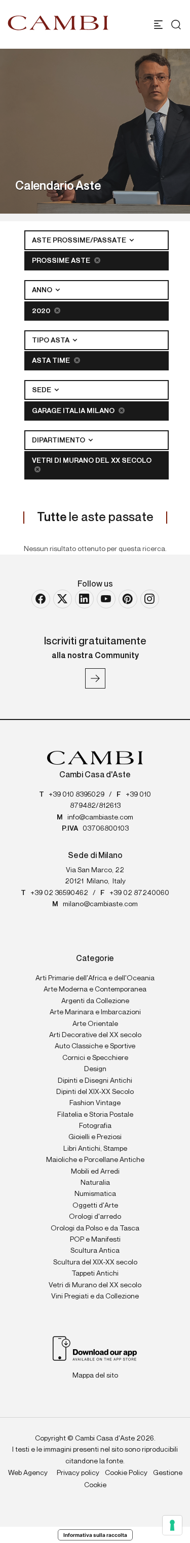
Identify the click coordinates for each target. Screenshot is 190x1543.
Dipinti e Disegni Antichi (95, 1080)
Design (95, 1069)
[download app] (95, 1348)
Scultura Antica (95, 1250)
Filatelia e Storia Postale (95, 1114)
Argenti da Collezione (95, 1001)
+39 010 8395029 (76, 794)
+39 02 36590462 (59, 893)
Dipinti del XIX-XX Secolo (95, 1091)
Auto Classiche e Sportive (95, 1046)
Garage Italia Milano (74, 411)
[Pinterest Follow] (128, 599)
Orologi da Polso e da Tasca (95, 1228)
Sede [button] (42, 390)
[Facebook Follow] (40, 599)
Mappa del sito (95, 1375)
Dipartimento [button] (59, 440)
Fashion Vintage (95, 1103)
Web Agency (28, 1473)
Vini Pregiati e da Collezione (95, 1296)
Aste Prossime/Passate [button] (80, 240)
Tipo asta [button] (51, 340)
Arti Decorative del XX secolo (95, 1035)
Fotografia (95, 1125)
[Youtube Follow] (106, 599)
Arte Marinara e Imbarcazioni (95, 1012)
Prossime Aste (62, 260)
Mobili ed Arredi (95, 1171)
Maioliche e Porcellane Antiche (95, 1159)
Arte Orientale (95, 1023)
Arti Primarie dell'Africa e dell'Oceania (95, 978)
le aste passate (95, 517)
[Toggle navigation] (158, 24)
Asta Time (51, 360)
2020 (42, 311)
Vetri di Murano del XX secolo (91, 460)
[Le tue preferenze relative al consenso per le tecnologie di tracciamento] (172, 1525)
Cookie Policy (126, 1473)
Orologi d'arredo (95, 1216)
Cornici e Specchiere (95, 1057)
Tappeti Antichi (95, 1273)
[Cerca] (173, 24)
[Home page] (58, 23)
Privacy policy (78, 1473)
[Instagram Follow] (149, 599)
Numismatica (95, 1193)
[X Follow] (62, 599)
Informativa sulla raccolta (95, 1535)
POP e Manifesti (95, 1239)
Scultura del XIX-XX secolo (95, 1262)
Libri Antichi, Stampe (95, 1148)
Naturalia (95, 1182)
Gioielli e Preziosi (95, 1137)
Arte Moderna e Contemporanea (95, 989)
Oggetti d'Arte (95, 1205)
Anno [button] (43, 290)
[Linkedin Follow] (84, 599)
